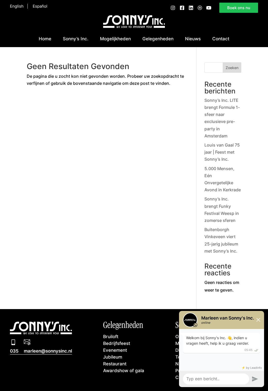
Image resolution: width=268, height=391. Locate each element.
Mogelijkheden (115, 39)
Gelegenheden (158, 39)
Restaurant (114, 364)
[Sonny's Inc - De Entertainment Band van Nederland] (134, 26)
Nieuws (193, 39)
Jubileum (112, 357)
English (17, 6)
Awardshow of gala (123, 370)
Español (40, 6)
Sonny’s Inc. (75, 39)
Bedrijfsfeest (116, 343)
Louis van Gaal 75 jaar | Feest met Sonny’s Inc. (222, 152)
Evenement (115, 350)
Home (45, 39)
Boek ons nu (238, 7)
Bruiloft (110, 336)
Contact (220, 39)
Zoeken (232, 67)
